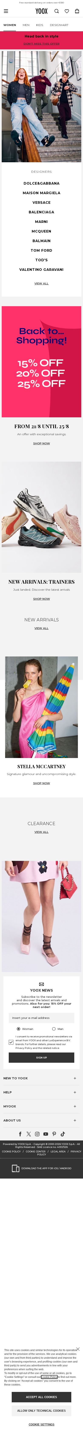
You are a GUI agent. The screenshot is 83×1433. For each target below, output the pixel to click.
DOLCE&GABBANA (42, 183)
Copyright (39, 1144)
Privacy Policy (24, 1048)
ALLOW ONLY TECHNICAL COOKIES (41, 1410)
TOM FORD (41, 250)
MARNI (41, 222)
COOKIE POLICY (11, 1151)
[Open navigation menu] (6, 11)
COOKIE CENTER (36, 1151)
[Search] (56, 11)
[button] (41, 1078)
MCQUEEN (41, 231)
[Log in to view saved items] (67, 11)
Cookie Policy (49, 1377)
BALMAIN (42, 241)
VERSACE (42, 203)
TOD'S (41, 260)
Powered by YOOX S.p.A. (17, 1144)
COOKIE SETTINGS (41, 1424)
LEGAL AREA (58, 1151)
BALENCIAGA (41, 212)
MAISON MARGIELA (41, 193)
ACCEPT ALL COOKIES (41, 1397)
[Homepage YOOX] (41, 11)
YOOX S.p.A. (68, 1144)
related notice (51, 1048)
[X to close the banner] (78, 1349)
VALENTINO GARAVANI (41, 270)
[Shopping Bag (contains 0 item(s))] (77, 11)
